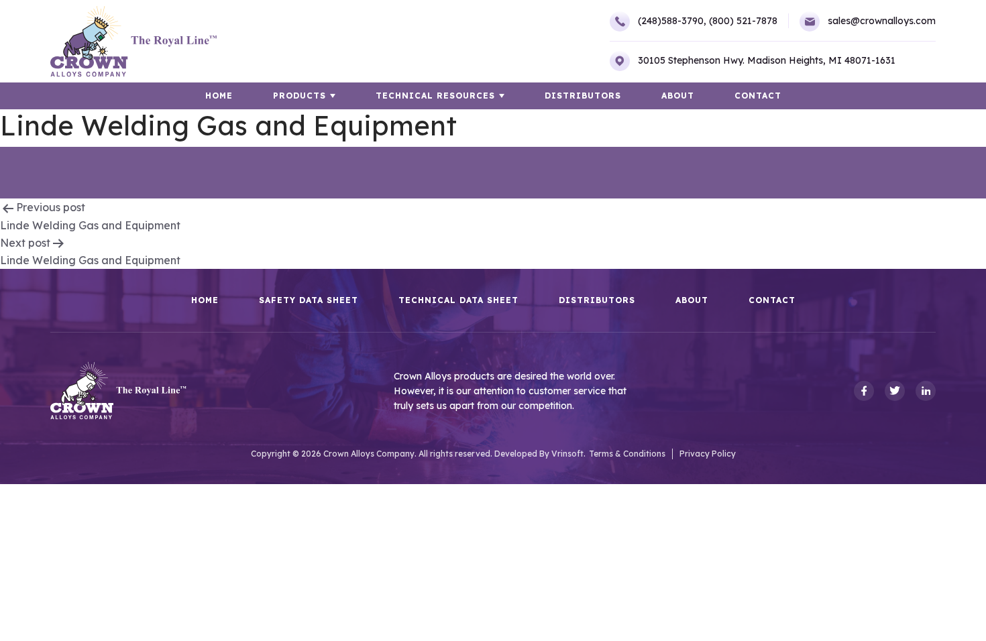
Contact (757, 96)
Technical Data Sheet (458, 300)
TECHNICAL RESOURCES (435, 96)
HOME (219, 96)
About (677, 96)
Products (299, 96)
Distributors (583, 96)
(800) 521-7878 (743, 21)
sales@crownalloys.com (882, 21)
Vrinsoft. (568, 454)
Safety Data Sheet (308, 300)
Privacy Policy (707, 454)
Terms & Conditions (627, 454)
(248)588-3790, (672, 21)
